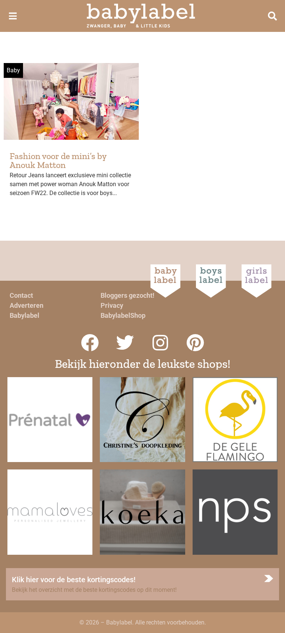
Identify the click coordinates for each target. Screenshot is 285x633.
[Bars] (13, 16)
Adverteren (26, 305)
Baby (13, 70)
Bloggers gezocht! (127, 295)
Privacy (112, 305)
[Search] (272, 16)
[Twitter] (125, 343)
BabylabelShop (123, 315)
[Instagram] (160, 343)
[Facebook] (90, 343)
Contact (21, 295)
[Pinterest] (195, 343)
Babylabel (24, 315)
